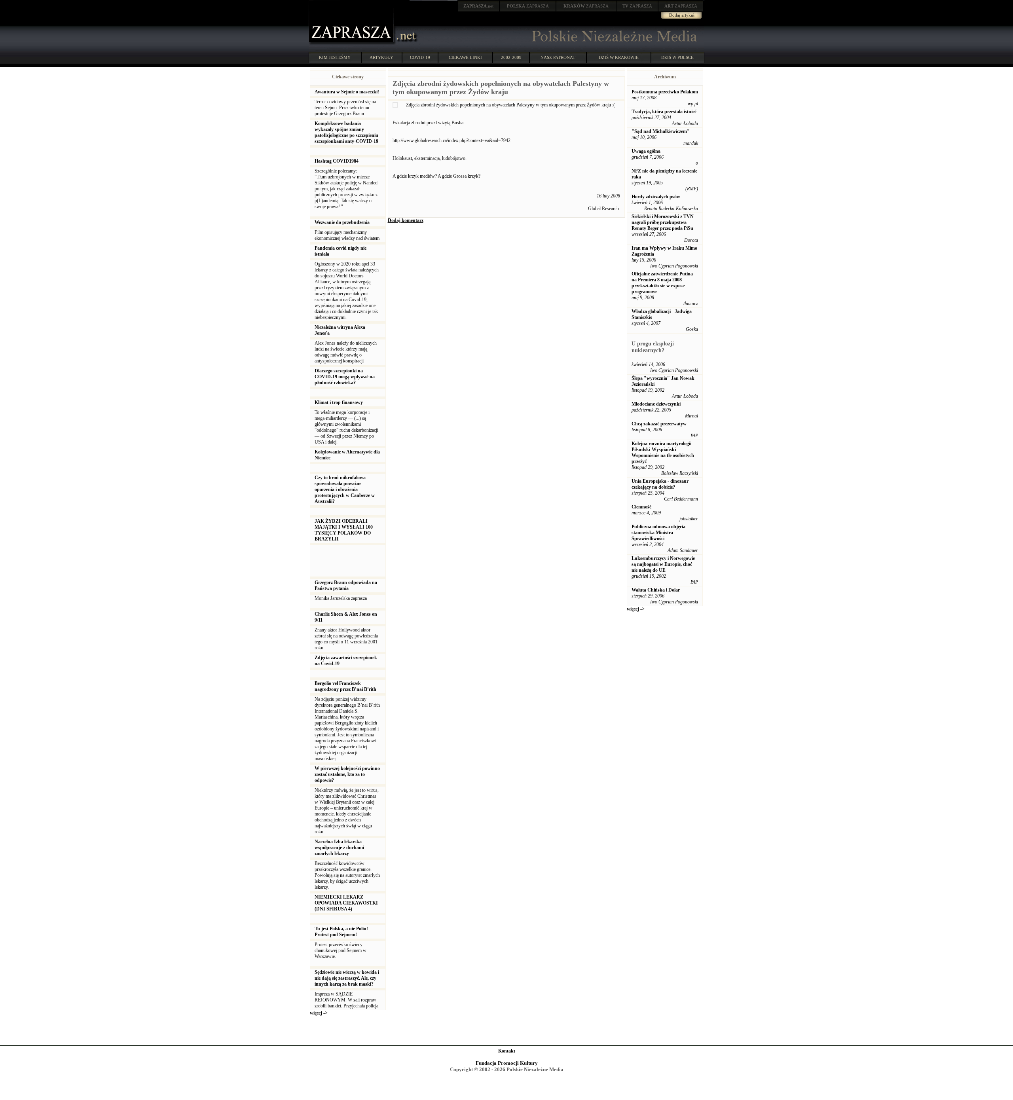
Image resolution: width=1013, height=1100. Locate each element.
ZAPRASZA (528, 6)
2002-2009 (511, 57)
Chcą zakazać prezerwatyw (659, 424)
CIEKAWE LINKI (465, 57)
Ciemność (641, 507)
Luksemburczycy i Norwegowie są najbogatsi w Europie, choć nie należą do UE (663, 564)
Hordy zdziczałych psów (656, 196)
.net (478, 6)
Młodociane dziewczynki (656, 404)
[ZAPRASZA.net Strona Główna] (352, 43)
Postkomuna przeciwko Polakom (665, 92)
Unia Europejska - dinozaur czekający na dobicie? (660, 484)
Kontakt (506, 1051)
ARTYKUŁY (381, 57)
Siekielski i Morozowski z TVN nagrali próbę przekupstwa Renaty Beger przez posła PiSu (663, 222)
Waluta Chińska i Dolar (656, 590)
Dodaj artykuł (681, 15)
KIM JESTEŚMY (335, 57)
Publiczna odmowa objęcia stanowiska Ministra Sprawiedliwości (658, 532)
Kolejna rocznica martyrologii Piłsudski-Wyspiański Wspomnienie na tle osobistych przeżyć (663, 452)
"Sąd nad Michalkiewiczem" (661, 131)
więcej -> (319, 1013)
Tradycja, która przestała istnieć (664, 111)
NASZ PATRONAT (558, 57)
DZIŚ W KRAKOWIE (619, 57)
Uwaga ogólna (646, 151)
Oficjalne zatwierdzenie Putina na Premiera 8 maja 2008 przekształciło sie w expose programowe (662, 282)
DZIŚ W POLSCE (677, 57)
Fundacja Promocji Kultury (507, 1063)
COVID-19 (420, 57)
